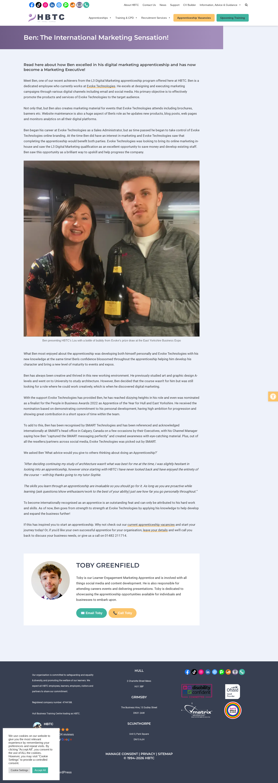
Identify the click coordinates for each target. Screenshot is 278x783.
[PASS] (65, 4)
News (163, 4)
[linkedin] (52, 4)
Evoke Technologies (101, 86)
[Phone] (86, 4)
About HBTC (131, 4)
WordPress (64, 772)
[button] (273, 396)
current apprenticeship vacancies (151, 524)
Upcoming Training (232, 17)
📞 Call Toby (122, 613)
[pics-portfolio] (59, 4)
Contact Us (149, 4)
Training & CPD (124, 17)
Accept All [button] (40, 770)
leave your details (155, 530)
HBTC (48, 724)
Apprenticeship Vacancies (194, 17)
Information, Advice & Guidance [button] (218, 4)
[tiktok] (38, 4)
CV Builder (189, 4)
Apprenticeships (98, 17)
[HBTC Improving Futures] (46, 17)
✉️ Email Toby (91, 613)
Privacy (148, 754)
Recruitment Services (154, 17)
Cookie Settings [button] (19, 770)
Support (174, 4)
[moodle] (72, 4)
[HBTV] (79, 4)
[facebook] (31, 4)
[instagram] (45, 4)
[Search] (246, 4)
